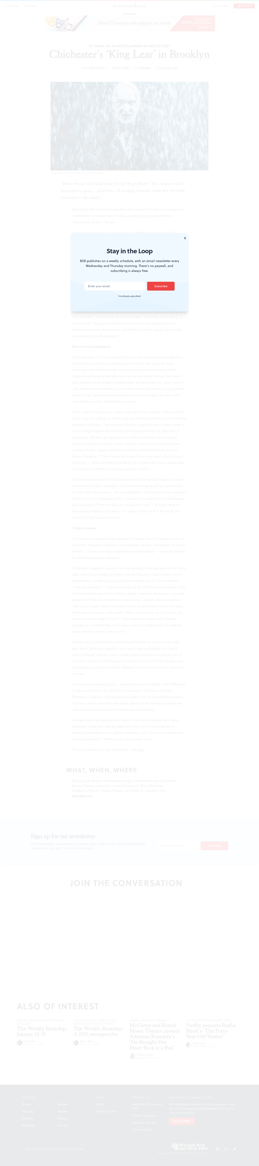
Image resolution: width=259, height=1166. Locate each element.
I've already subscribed (129, 296)
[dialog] (129, 583)
